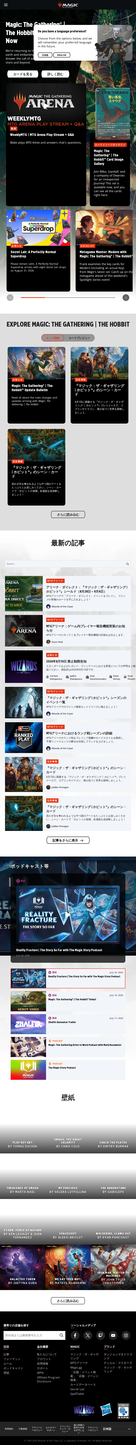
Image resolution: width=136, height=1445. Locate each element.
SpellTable (77, 1394)
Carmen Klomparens (56, 677)
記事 (6, 1354)
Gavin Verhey (116, 677)
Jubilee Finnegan (60, 787)
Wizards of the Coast (62, 606)
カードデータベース (83, 1384)
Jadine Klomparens (76, 677)
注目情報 (52, 761)
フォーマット (12, 1359)
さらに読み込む (68, 514)
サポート (42, 1368)
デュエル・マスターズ (118, 1363)
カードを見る (22, 74)
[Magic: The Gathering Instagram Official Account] (125, 1335)
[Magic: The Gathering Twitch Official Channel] (100, 1335)
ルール (8, 1363)
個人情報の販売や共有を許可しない (79, 1429)
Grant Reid (57, 641)
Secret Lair (77, 1389)
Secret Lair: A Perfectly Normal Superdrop (38, 269)
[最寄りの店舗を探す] (61, 1335)
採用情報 (42, 1363)
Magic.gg (76, 1367)
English (61, 55)
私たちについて (47, 1354)
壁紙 (6, 1373)
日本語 (45, 55)
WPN (40, 1373)
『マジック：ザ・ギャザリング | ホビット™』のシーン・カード (99, 402)
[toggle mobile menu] (6, 4)
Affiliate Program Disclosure (48, 1379)
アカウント (44, 1359)
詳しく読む (55, 74)
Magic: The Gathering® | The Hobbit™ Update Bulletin (36, 402)
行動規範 (23, 1429)
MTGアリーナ (55, 580)
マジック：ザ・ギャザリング (84, 1356)
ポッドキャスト (13, 1368)
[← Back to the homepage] (68, 4)
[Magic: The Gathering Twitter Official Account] (87, 1335)
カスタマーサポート (51, 1428)
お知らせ (52, 654)
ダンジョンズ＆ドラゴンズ (118, 1356)
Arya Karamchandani (98, 677)
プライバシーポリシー (37, 1428)
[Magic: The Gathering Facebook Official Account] (75, 1335)
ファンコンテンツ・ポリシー (65, 1429)
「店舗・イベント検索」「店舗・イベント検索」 (84, 1376)
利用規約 (9, 1429)
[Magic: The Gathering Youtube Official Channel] (113, 1335)
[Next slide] (125, 297)
